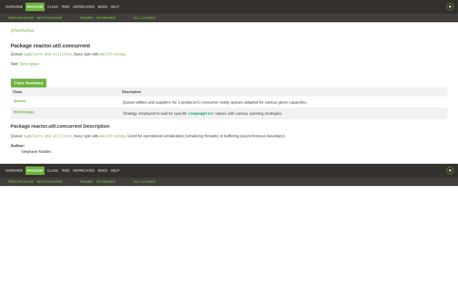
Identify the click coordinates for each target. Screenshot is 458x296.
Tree (65, 7)
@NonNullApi (22, 30)
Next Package (49, 18)
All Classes (144, 18)
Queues (20, 101)
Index (103, 7)
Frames (86, 18)
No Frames (106, 18)
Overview (14, 7)
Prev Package (21, 18)
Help (115, 7)
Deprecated (84, 7)
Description (29, 63)
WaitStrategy (24, 112)
